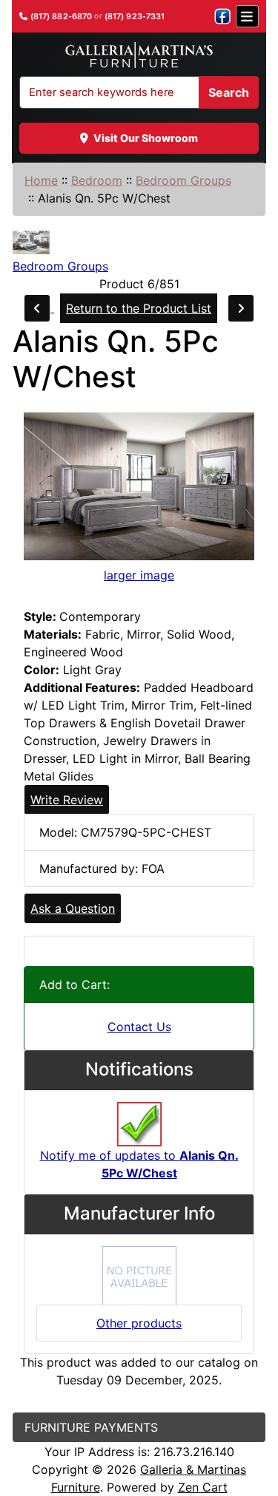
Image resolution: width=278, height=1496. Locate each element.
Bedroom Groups (183, 180)
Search (228, 92)
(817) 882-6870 (61, 16)
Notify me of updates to (139, 1164)
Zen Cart (203, 1487)
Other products (139, 1323)
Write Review (66, 799)
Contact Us (139, 1026)
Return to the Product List (138, 308)
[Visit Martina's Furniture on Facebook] (222, 16)
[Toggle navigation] (247, 16)
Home (41, 180)
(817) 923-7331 (135, 16)
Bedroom (96, 180)
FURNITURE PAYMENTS (91, 1427)
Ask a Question (72, 908)
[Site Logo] (138, 55)
